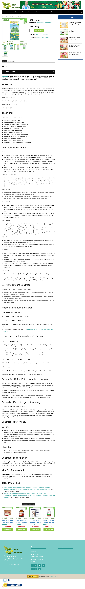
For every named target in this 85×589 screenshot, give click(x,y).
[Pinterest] (32, 569)
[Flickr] (35, 565)
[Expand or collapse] (29, 72)
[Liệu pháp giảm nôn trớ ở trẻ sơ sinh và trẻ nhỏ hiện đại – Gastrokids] (64, 32)
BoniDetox (5, 76)
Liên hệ (67, 12)
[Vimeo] (39, 569)
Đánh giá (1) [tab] (11, 61)
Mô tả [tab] (4, 61)
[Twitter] (35, 569)
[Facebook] (32, 565)
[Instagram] (39, 565)
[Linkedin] (43, 565)
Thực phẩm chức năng (47, 12)
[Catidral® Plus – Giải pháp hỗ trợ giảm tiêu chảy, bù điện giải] (64, 25)
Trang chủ (8, 12)
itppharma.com (54, 576)
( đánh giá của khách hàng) (44, 22)
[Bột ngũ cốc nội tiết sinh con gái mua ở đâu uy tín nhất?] (64, 40)
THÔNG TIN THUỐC (19, 12)
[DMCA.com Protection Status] (33, 577)
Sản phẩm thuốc (32, 12)
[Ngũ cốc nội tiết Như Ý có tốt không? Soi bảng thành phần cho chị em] (64, 55)
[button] (81, 12)
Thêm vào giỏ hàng (39, 30)
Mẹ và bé (58, 12)
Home (3, 17)
